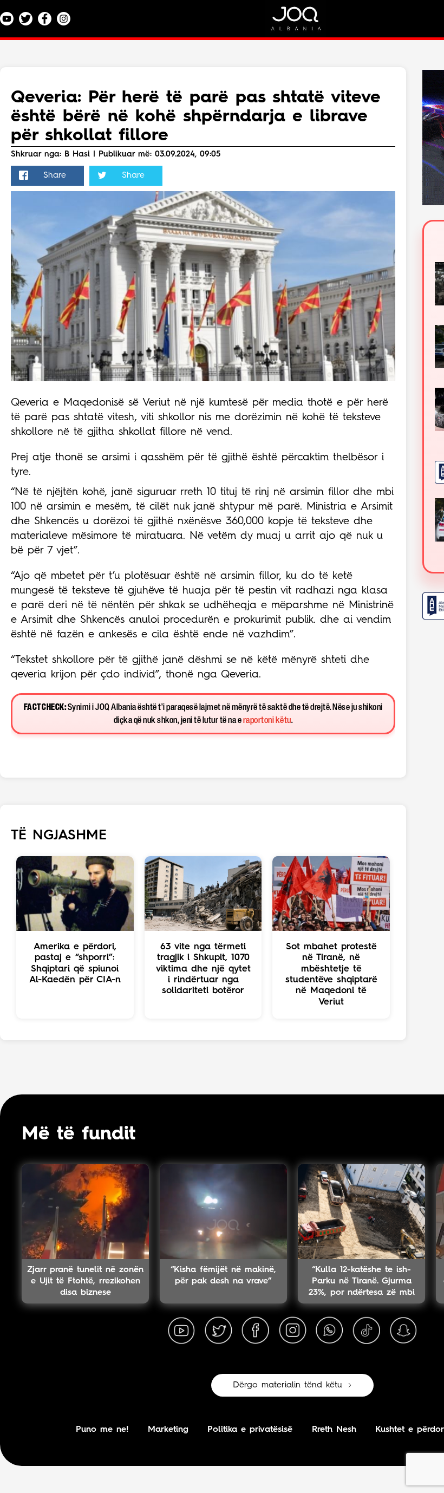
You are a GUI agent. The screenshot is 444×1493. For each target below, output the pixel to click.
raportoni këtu (267, 720)
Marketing (168, 1429)
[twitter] (218, 1330)
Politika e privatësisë (249, 1429)
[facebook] (255, 1330)
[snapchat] (403, 1330)
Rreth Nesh (334, 1429)
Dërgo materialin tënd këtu (287, 1385)
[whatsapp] (329, 1330)
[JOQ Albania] (303, 22)
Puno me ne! (102, 1429)
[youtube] (181, 1330)
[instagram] (292, 1330)
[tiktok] (366, 1330)
